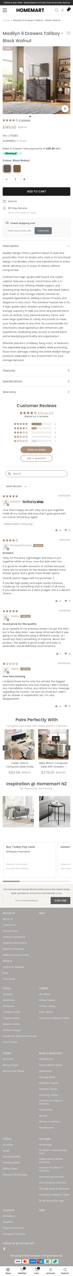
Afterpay (7, 961)
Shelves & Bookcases (15, 1174)
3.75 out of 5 (46, 413)
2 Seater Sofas (11, 1012)
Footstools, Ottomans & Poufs (19, 1036)
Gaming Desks (11, 1162)
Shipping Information (15, 943)
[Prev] (5, 747)
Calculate (43, 230)
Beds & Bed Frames (50, 1065)
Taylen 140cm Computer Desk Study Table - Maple (19, 765)
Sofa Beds (9, 1000)
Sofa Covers (10, 1042)
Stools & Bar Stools (13, 1071)
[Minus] (5, 179)
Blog (5, 973)
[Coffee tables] (54, 811)
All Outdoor (9, 1216)
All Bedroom (46, 1059)
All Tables (44, 994)
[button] (11, 120)
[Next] (67, 747)
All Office (8, 1144)
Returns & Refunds (13, 949)
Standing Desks (12, 1156)
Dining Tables (47, 1000)
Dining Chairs (10, 1065)
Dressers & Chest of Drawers (50, 1102)
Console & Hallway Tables (54, 1018)
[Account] (62, 10)
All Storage (45, 1144)
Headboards (46, 1127)
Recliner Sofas (11, 1024)
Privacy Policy (10, 931)
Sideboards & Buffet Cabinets (50, 1160)
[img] (10, 496)
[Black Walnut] (7, 168)
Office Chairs (10, 1168)
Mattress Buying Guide (16, 955)
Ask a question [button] (36, 458)
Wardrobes (45, 1109)
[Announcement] (36, 2)
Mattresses (45, 1071)
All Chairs (8, 1059)
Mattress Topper (48, 1083)
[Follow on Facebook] (4, 1249)
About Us (8, 919)
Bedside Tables (48, 1089)
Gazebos (8, 1222)
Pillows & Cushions (49, 1121)
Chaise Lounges (12, 1030)
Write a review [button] (36, 450)
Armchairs (8, 1006)
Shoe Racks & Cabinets (52, 1182)
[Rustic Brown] (17, 168)
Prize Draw (9, 979)
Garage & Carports (14, 1234)
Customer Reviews (13, 967)
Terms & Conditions (14, 937)
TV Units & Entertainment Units (53, 1152)
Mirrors (43, 1115)
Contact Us (9, 925)
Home (6, 20)
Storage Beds (47, 1077)
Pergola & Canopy (13, 1228)
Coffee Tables (47, 1006)
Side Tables (46, 1012)
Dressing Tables (48, 1095)
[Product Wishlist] (68, 37)
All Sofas (7, 994)
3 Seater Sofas (11, 1018)
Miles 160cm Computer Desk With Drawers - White (53, 765)
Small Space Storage (51, 1200)
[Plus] (25, 179)
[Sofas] (18, 811)
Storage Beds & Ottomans (54, 1188)
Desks (6, 1150)
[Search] (57, 10)
